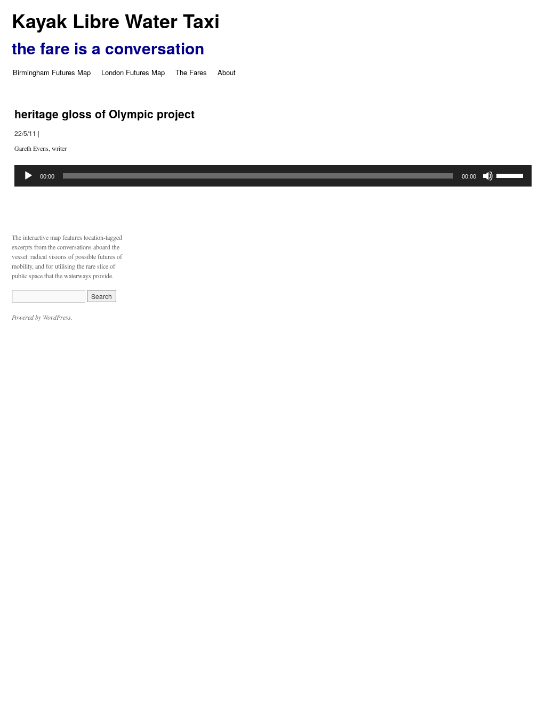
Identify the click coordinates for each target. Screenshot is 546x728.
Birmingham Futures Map (52, 72)
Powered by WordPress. (42, 317)
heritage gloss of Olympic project (104, 114)
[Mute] (488, 176)
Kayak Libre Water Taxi (116, 20)
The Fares (191, 72)
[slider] (511, 174)
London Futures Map (133, 72)
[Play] (28, 176)
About (227, 72)
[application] (273, 176)
